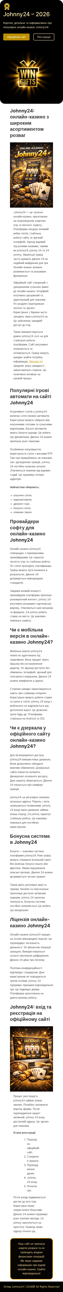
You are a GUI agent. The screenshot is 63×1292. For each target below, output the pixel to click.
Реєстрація (44, 37)
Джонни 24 (36, 361)
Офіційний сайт (16, 37)
